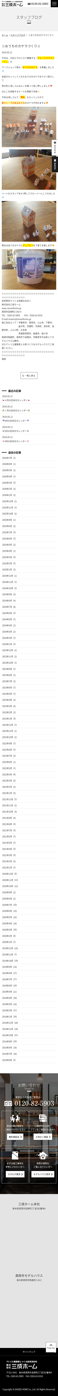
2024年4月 (7, 625)
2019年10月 (7, 960)
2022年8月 (7, 749)
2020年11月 (7, 879)
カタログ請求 (14, 1174)
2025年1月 (7, 569)
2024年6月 (7, 612)
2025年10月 (7, 513)
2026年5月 (7, 470)
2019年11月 (7, 954)
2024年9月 (7, 594)
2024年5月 (7, 619)
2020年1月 (7, 941)
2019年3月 (7, 1004)
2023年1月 (7, 718)
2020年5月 (7, 917)
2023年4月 (7, 699)
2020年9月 (7, 892)
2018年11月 (7, 1028)
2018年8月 (7, 1047)
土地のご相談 (42, 1136)
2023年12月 (7, 650)
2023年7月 (7, 681)
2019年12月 (7, 948)
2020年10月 (7, 886)
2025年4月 (7, 550)
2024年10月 (7, 588)
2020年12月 (7, 873)
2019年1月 (7, 1016)
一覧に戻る (30, 375)
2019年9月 (7, 966)
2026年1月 (7, 494)
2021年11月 (7, 805)
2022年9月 (7, 743)
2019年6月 (7, 985)
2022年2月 (7, 786)
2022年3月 (7, 780)
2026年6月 (7, 463)
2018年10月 (7, 1035)
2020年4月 (7, 923)
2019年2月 (7, 1010)
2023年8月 (7, 674)
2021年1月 (7, 867)
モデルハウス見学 (42, 1174)
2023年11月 (7, 656)
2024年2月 (7, 637)
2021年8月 (7, 824)
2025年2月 (7, 563)
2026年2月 (7, 488)
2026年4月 (7, 476)
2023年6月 (7, 687)
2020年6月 (7, 910)
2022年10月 (7, 737)
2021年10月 (7, 811)
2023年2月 (7, 712)
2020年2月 (7, 935)
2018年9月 (7, 1041)
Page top (51, 1347)
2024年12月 (7, 575)
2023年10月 (7, 662)
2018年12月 (7, 1022)
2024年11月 (7, 581)
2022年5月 (7, 768)
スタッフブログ (18, 35)
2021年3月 (7, 855)
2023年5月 (7, 693)
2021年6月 (7, 836)
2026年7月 (7, 457)
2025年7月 (7, 532)
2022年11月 (7, 730)
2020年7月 (7, 904)
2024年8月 (7, 600)
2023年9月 (7, 668)
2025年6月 (7, 538)
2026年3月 (7, 482)
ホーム (5, 35)
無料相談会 (14, 1136)
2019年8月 (7, 972)
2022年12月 (7, 724)
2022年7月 (7, 755)
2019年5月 (7, 991)
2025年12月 (7, 501)
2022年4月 (7, 774)
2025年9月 (7, 519)
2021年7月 (7, 830)
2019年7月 (7, 979)
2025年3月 (7, 557)
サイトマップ (29, 1351)
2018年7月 (7, 1053)
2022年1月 (7, 792)
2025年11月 (7, 507)
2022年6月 (7, 761)
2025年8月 (7, 526)
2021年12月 (7, 799)
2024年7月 (7, 606)
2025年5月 (7, 544)
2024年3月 (7, 631)
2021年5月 (7, 842)
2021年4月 (7, 848)
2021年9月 (7, 817)
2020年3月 (7, 929)
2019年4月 (7, 997)
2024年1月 (7, 644)
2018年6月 (7, 1059)
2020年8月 (7, 898)
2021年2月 (7, 861)
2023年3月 (7, 706)
